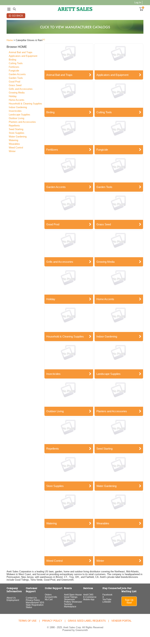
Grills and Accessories (21, 89)
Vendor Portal (121, 620)
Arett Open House (73, 594)
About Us (11, 598)
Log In (137, 2)
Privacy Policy (33, 600)
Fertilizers (14, 67)
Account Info (51, 597)
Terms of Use (27, 620)
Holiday (13, 96)
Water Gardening (18, 136)
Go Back (17, 15)
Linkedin (106, 602)
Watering (13, 140)
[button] (25, 47)
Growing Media (17, 92)
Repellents (14, 125)
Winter (12, 151)
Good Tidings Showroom (70, 598)
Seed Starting (16, 129)
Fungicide (14, 70)
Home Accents (16, 100)
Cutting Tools (16, 63)
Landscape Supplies (19, 114)
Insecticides (15, 111)
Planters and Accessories (22, 122)
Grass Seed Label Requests (87, 620)
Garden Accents (17, 74)
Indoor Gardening (18, 107)
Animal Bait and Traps (20, 52)
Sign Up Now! (129, 601)
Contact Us (31, 598)
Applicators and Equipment (23, 56)
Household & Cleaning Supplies (25, 103)
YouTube (106, 599)
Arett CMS (88, 594)
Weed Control (16, 147)
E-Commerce (89, 597)
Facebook (107, 594)
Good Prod (14, 81)
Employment (13, 600)
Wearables (14, 144)
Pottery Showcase (73, 602)
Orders (48, 594)
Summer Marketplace (70, 605)
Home (10, 40)
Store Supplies (16, 133)
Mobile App (88, 599)
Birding (12, 59)
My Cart (48, 599)
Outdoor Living (16, 118)
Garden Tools (16, 78)
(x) (43, 39)
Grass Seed (15, 85)
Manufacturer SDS (35, 602)
